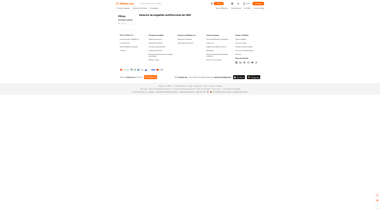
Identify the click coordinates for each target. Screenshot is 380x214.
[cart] (238, 4)
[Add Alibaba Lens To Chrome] (150, 77)
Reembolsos (210, 50)
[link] (377, 195)
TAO (205, 86)
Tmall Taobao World (180, 86)
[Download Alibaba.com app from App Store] (239, 77)
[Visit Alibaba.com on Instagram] (248, 62)
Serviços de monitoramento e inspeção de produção (161, 55)
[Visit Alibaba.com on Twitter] (244, 62)
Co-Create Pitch (125, 43)
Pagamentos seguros (155, 39)
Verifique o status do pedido (244, 47)
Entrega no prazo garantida (157, 47)
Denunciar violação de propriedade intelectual (217, 55)
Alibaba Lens (130, 77)
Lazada (190, 86)
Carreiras (122, 50)
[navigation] (127, 20)
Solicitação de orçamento (185, 43)
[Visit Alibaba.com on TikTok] (256, 62)
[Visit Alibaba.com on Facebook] (236, 62)
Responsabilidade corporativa (129, 47)
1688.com (170, 86)
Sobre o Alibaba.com (126, 35)
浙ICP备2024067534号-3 (240, 92)
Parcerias (238, 54)
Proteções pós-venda (155, 50)
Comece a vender (240, 43)
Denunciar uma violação (213, 60)
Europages (218, 86)
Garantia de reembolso (156, 43)
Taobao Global (198, 86)
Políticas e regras (154, 60)
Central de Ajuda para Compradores (217, 39)
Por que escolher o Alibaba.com (129, 39)
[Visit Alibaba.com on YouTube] (252, 62)
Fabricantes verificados (185, 39)
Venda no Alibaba (240, 39)
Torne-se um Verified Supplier (244, 50)
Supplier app (183, 77)
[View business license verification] (208, 92)
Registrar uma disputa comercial (216, 47)
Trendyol (211, 86)
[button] (212, 3)
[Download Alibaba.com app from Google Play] (253, 77)
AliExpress (162, 86)
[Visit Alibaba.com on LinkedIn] (240, 62)
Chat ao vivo (210, 43)
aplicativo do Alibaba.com (222, 77)
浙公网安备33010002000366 (222, 92)
